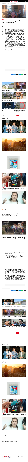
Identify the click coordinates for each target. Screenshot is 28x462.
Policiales (3, 19)
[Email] (2, 31)
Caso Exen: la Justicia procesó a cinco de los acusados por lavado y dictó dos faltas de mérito (13, 135)
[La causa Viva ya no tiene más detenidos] (20, 95)
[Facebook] (2, 28)
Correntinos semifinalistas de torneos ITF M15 (7, 214)
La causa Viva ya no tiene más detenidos (19, 99)
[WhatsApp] (2, 34)
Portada (3, 3)
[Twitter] (2, 30)
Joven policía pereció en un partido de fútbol (7, 110)
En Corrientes (5, 209)
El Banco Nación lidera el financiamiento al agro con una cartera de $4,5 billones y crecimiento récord (13, 153)
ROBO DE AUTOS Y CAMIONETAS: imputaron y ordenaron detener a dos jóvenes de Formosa (19, 90)
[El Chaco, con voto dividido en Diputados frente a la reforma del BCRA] (20, 322)
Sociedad (3, 187)
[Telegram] (2, 33)
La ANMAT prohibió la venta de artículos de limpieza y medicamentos (11, 171)
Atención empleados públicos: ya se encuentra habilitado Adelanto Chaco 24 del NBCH (14, 188)
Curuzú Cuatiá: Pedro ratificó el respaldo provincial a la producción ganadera (11, 213)
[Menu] (2, 1)
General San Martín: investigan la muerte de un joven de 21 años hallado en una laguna (8, 100)
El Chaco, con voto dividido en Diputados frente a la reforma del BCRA (19, 327)
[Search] (25, 1)
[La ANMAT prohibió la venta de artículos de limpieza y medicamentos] (14, 162)
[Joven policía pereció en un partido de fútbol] (8, 105)
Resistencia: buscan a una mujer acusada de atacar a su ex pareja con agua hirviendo (7, 90)
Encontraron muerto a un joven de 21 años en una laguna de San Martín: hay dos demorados (19, 110)
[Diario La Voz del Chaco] (14, 1)
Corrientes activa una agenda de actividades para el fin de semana (9, 215)
